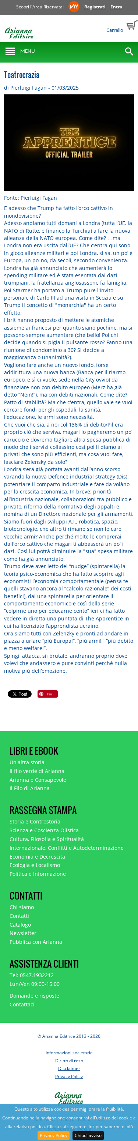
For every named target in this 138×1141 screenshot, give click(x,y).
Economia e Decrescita (37, 856)
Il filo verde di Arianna (37, 770)
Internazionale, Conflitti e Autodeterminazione (67, 847)
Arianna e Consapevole (38, 779)
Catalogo (20, 924)
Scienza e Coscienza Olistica (44, 830)
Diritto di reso (69, 1061)
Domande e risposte (34, 995)
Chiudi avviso (88, 1135)
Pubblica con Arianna (36, 941)
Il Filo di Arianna (30, 788)
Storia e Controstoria (35, 821)
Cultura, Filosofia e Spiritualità (47, 839)
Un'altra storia (27, 762)
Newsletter (23, 933)
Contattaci (22, 1004)
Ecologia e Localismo (35, 865)
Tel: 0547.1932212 (32, 975)
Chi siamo (22, 907)
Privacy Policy (53, 1135)
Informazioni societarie (69, 1053)
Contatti (19, 915)
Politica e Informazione (38, 873)
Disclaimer (69, 1068)
